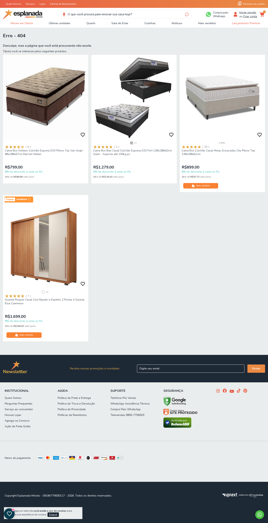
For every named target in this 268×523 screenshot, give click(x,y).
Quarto (91, 23)
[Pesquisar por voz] (64, 14)
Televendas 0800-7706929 (127, 415)
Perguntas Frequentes (18, 403)
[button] (19, 199)
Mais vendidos (207, 23)
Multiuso (177, 23)
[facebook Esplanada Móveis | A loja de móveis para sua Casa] (225, 391)
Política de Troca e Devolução (76, 403)
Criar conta (250, 16)
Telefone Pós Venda (123, 398)
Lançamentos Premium (246, 23)
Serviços (30, 3)
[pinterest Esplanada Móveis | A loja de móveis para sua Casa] (245, 391)
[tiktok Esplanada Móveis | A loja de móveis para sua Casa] (239, 391)
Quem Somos (13, 3)
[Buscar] (186, 14)
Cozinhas (150, 23)
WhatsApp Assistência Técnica (129, 403)
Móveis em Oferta (22, 23)
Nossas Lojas (13, 415)
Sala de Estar (119, 23)
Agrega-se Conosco (17, 421)
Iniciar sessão (247, 12)
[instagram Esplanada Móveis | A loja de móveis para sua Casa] (218, 391)
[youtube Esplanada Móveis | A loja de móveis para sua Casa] (232, 392)
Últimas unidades (59, 23)
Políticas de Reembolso (72, 415)
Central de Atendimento (63, 3)
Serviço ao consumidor (19, 409)
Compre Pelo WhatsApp (125, 409)
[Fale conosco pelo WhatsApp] (259, 514)
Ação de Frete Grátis (18, 426)
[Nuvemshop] (251, 496)
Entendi (53, 514)
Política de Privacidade (72, 409)
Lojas (42, 3)
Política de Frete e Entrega (74, 398)
